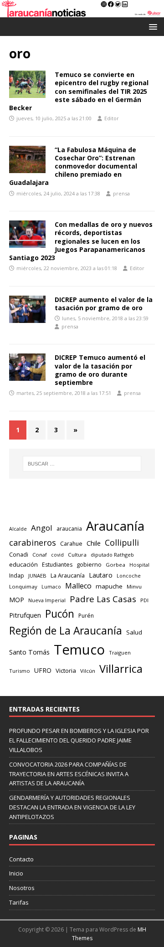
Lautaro (101, 575)
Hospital (139, 564)
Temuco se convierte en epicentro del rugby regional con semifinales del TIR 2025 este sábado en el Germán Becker (79, 91)
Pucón (59, 614)
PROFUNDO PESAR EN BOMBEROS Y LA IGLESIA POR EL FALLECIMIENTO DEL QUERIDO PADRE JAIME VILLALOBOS (79, 740)
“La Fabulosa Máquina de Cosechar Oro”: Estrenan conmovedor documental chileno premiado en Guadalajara (73, 166)
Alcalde (18, 529)
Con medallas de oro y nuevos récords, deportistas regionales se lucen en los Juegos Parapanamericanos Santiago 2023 (81, 241)
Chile (94, 543)
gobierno (89, 564)
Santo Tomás (29, 652)
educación (23, 564)
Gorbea (115, 564)
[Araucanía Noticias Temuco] (82, 11)
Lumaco (51, 586)
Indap (16, 575)
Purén (86, 615)
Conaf (39, 554)
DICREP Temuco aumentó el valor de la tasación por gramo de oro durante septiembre (100, 370)
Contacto (21, 859)
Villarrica (121, 668)
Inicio (16, 873)
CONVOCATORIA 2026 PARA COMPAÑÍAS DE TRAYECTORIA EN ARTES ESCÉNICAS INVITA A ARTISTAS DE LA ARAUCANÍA (68, 774)
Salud (134, 632)
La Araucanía (68, 575)
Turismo (19, 670)
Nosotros (22, 888)
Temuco (79, 649)
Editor (111, 118)
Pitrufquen (25, 615)
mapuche (109, 586)
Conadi (18, 554)
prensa (121, 193)
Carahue (71, 544)
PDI (144, 600)
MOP (16, 599)
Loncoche (129, 575)
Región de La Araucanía (65, 631)
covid (57, 555)
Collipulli (122, 542)
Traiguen (120, 652)
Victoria (66, 670)
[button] (151, 26)
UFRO (42, 670)
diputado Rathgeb (112, 554)
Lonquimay (23, 586)
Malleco (78, 586)
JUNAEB (37, 575)
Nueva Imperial (47, 600)
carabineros (32, 542)
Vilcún (87, 670)
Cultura (77, 554)
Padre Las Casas (103, 599)
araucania (69, 528)
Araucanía (115, 525)
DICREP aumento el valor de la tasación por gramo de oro (104, 303)
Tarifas (19, 902)
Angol (41, 527)
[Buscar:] (82, 463)
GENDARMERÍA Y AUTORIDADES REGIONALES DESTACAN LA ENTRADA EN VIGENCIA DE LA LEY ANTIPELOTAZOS (72, 807)
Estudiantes (57, 564)
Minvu (134, 586)
